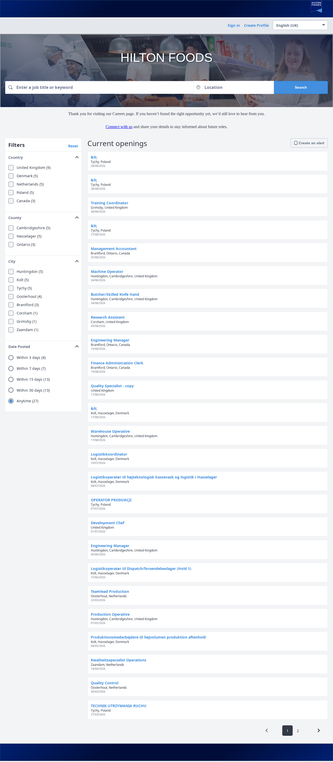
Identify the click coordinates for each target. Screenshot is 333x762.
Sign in (234, 25)
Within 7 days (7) (31, 368)
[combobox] (99, 87)
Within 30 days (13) (33, 390)
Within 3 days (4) (31, 357)
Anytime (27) (27, 401)
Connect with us (119, 126)
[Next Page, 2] (318, 730)
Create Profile (256, 25)
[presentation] (266, 730)
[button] (43, 156)
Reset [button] (73, 145)
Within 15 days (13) (33, 379)
